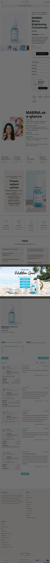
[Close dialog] (1, 268)
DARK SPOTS (25, 284)
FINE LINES (25, 281)
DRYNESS (25, 287)
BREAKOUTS (25, 279)
